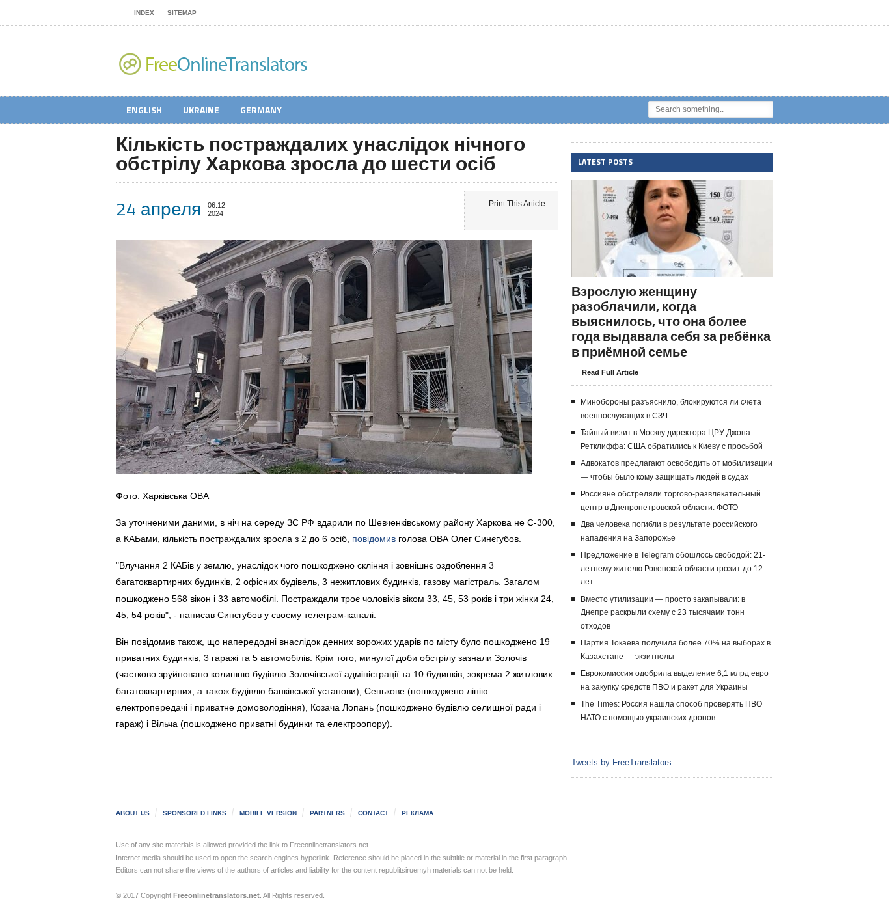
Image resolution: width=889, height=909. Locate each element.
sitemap (182, 12)
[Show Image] (656, 191)
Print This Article (517, 203)
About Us (133, 813)
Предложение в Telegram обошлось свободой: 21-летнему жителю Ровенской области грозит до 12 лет (673, 568)
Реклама (417, 813)
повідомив (374, 539)
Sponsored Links (194, 813)
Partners (327, 813)
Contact (373, 813)
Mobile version (268, 813)
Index (144, 12)
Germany (261, 109)
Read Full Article (610, 372)
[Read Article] (688, 191)
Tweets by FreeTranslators (621, 762)
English (144, 109)
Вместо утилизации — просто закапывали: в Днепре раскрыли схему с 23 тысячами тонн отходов (663, 613)
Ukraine (201, 109)
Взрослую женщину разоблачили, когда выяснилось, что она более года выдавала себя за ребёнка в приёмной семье (671, 321)
